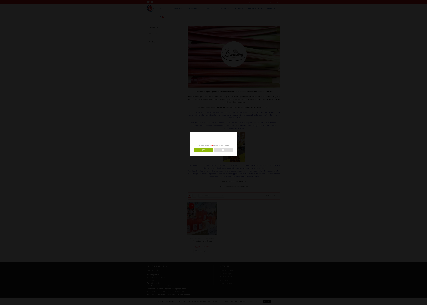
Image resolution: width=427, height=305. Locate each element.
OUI (203, 150)
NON (223, 150)
